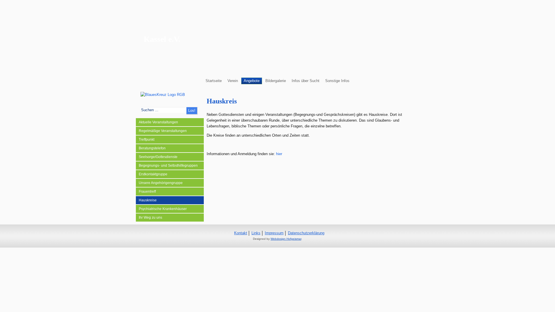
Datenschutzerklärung (306, 233)
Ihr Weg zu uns (150, 218)
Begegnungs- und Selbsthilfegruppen (168, 166)
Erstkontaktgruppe (153, 174)
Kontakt (240, 233)
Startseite (214, 81)
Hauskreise (148, 200)
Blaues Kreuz (166, 30)
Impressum (274, 233)
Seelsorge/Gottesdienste (158, 157)
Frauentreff (147, 192)
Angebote (252, 81)
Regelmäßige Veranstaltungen (163, 131)
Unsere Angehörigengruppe (161, 183)
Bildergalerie (275, 81)
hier (279, 154)
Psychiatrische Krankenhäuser (163, 209)
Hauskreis (222, 101)
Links (255, 233)
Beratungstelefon (152, 148)
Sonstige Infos (337, 81)
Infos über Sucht (305, 81)
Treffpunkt (146, 140)
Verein (232, 81)
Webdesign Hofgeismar (286, 238)
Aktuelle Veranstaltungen (158, 122)
